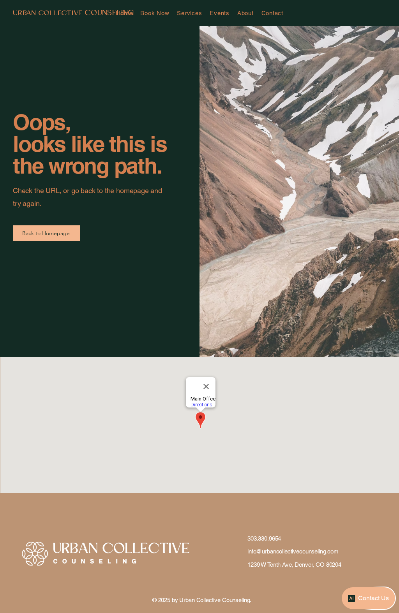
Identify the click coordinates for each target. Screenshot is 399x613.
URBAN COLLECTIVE (49, 13)
